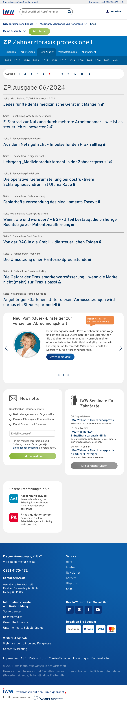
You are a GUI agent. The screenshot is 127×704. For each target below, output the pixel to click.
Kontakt (71, 567)
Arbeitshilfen (27, 52)
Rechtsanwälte (12, 617)
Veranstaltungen (67, 52)
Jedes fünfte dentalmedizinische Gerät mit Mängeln (52, 104)
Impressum (10, 658)
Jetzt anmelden (33, 456)
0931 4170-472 (15, 570)
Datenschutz (37, 658)
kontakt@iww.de (14, 578)
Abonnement (88, 52)
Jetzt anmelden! (60, 357)
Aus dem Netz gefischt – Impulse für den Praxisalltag (53, 144)
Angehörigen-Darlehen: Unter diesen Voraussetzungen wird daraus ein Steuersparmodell (59, 302)
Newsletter (73, 573)
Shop (93, 24)
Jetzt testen (39, 31)
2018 (81, 60)
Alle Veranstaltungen (94, 466)
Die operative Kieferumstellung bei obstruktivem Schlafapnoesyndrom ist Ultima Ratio (48, 182)
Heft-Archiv (46, 52)
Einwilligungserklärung (25, 447)
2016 (98, 60)
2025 (17, 60)
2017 (89, 60)
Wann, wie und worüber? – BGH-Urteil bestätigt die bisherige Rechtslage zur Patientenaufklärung (60, 222)
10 (75, 74)
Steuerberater (12, 611)
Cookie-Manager (59, 658)
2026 (8, 60)
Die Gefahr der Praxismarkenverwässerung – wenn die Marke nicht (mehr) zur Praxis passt (60, 280)
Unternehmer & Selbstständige (23, 628)
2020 (63, 60)
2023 (36, 60)
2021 (54, 60)
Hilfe (122, 2)
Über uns (72, 583)
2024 (26, 60)
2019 (72, 60)
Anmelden (116, 11)
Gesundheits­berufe (15, 622)
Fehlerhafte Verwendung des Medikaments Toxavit (50, 202)
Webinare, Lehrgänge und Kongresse (27, 644)
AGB (23, 658)
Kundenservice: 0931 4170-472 (103, 2)
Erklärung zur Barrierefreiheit (92, 658)
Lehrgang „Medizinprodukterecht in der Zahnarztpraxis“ (56, 162)
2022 (45, 60)
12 (89, 74)
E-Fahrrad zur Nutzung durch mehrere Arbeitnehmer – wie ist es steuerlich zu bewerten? (63, 124)
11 (82, 74)
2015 (106, 60)
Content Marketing (15, 649)
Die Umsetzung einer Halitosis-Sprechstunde (45, 259)
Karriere (71, 578)
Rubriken (11, 52)
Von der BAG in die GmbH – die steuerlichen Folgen (51, 242)
